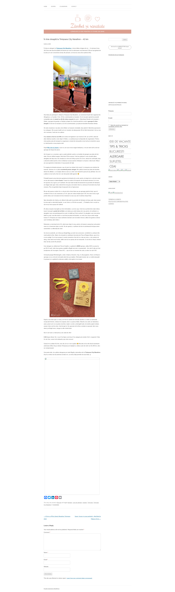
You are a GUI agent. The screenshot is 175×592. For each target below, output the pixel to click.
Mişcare (59, 502)
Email (46, 559)
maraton (85, 502)
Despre (53, 6)
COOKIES (111, 203)
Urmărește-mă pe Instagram (116, 55)
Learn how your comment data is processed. (79, 578)
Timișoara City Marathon (63, 48)
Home (45, 6)
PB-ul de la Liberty (53, 147)
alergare (70, 502)
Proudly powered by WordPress (51, 588)
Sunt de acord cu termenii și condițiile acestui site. (118, 125)
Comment (47, 532)
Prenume (111, 111)
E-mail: (110, 118)
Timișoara (90, 502)
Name (46, 552)
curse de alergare (77, 502)
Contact (73, 6)
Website (46, 566)
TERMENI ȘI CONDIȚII (114, 199)
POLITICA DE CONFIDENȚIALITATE (118, 201)
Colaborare (63, 6)
